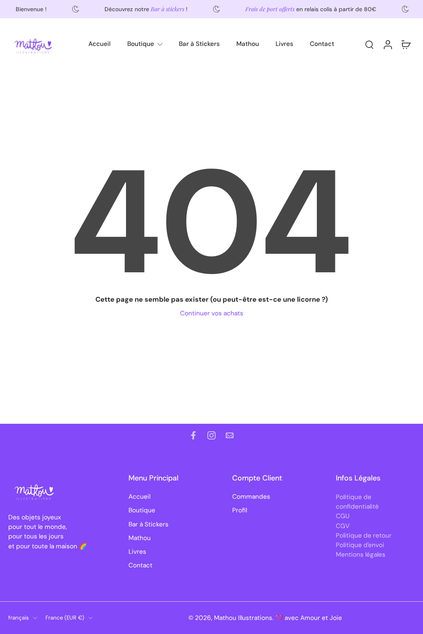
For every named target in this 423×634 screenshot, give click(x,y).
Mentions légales (360, 554)
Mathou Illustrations (243, 618)
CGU (342, 516)
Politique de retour (364, 535)
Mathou (247, 44)
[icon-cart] (406, 44)
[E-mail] (230, 435)
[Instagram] (211, 435)
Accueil (99, 44)
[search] (369, 44)
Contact (322, 44)
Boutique (140, 44)
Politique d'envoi (360, 545)
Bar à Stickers (199, 44)
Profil (239, 510)
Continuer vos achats (211, 313)
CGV (342, 525)
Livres (284, 44)
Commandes (251, 496)
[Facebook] (193, 435)
